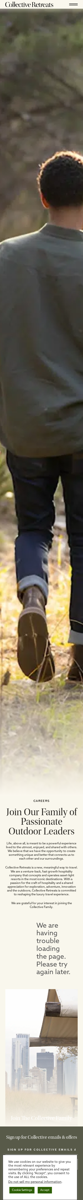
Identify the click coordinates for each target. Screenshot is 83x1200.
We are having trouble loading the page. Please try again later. (53, 949)
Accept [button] (44, 1190)
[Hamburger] (73, 4)
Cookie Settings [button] (22, 1190)
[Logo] (29, 4)
